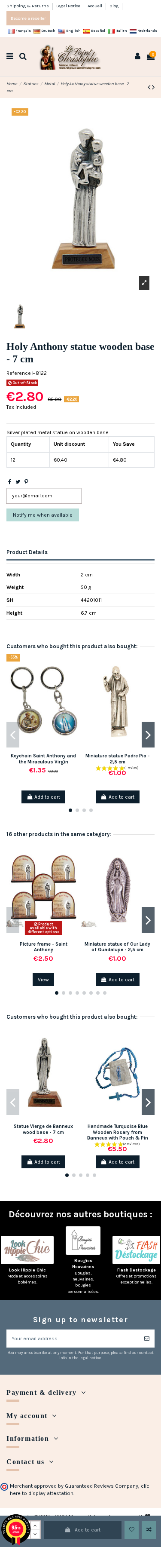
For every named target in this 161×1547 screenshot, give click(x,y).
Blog (113, 6)
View (43, 980)
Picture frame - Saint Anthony (43, 947)
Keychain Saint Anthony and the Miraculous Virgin (43, 758)
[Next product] (153, 87)
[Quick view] (75, 694)
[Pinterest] (26, 482)
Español (97, 31)
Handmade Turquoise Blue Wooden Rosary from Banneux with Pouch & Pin (117, 1132)
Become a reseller (28, 18)
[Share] (9, 482)
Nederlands (147, 31)
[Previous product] (150, 87)
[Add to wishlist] (132, 1530)
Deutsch (47, 31)
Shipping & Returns (28, 6)
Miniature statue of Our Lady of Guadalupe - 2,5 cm (117, 947)
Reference (18, 373)
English (73, 31)
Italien (121, 31)
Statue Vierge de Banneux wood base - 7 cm (43, 1129)
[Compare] (75, 680)
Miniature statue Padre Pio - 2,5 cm (117, 758)
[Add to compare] (149, 1530)
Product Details (27, 552)
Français (23, 31)
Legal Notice (68, 6)
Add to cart (87, 1530)
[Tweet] (17, 482)
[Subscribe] (147, 1339)
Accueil (95, 6)
